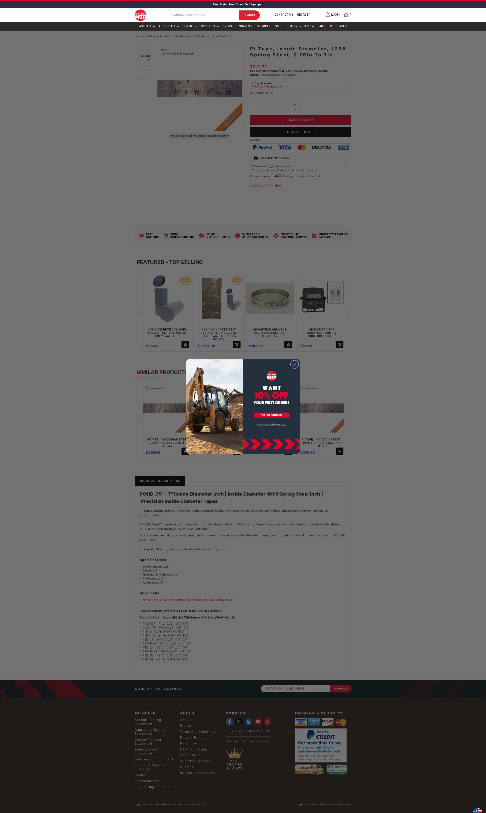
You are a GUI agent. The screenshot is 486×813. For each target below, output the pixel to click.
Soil (278, 26)
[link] (271, 424)
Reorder (304, 14)
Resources (338, 26)
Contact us (284, 14)
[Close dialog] (294, 364)
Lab (320, 26)
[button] (271, 415)
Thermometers (299, 26)
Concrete (208, 26)
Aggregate (167, 26)
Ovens (227, 26)
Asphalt (145, 26)
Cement (188, 26)
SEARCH (249, 15)
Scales (244, 26)
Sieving (262, 26)
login (335, 14)
